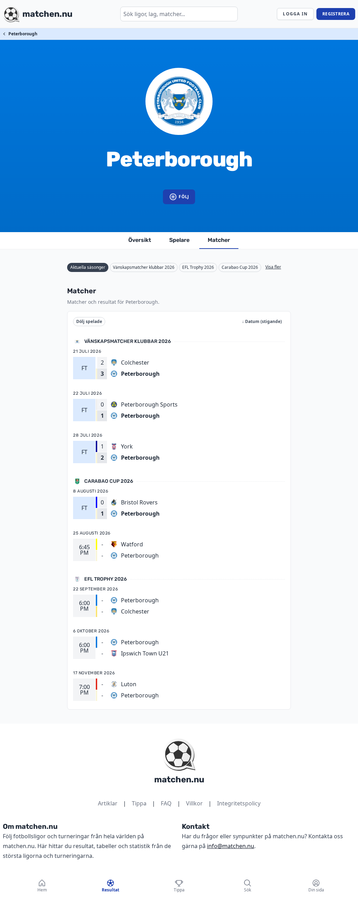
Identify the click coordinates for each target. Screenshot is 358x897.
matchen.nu (179, 779)
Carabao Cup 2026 (240, 267)
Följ (184, 197)
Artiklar (107, 803)
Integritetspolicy (238, 803)
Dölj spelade (89, 321)
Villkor (194, 803)
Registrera (335, 14)
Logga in (295, 14)
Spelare (179, 240)
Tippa (139, 803)
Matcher (219, 240)
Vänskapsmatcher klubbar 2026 (143, 267)
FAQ (166, 803)
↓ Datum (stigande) (262, 321)
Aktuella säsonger (87, 267)
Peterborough (22, 34)
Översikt (139, 240)
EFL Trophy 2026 (198, 267)
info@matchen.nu (230, 846)
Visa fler (273, 267)
